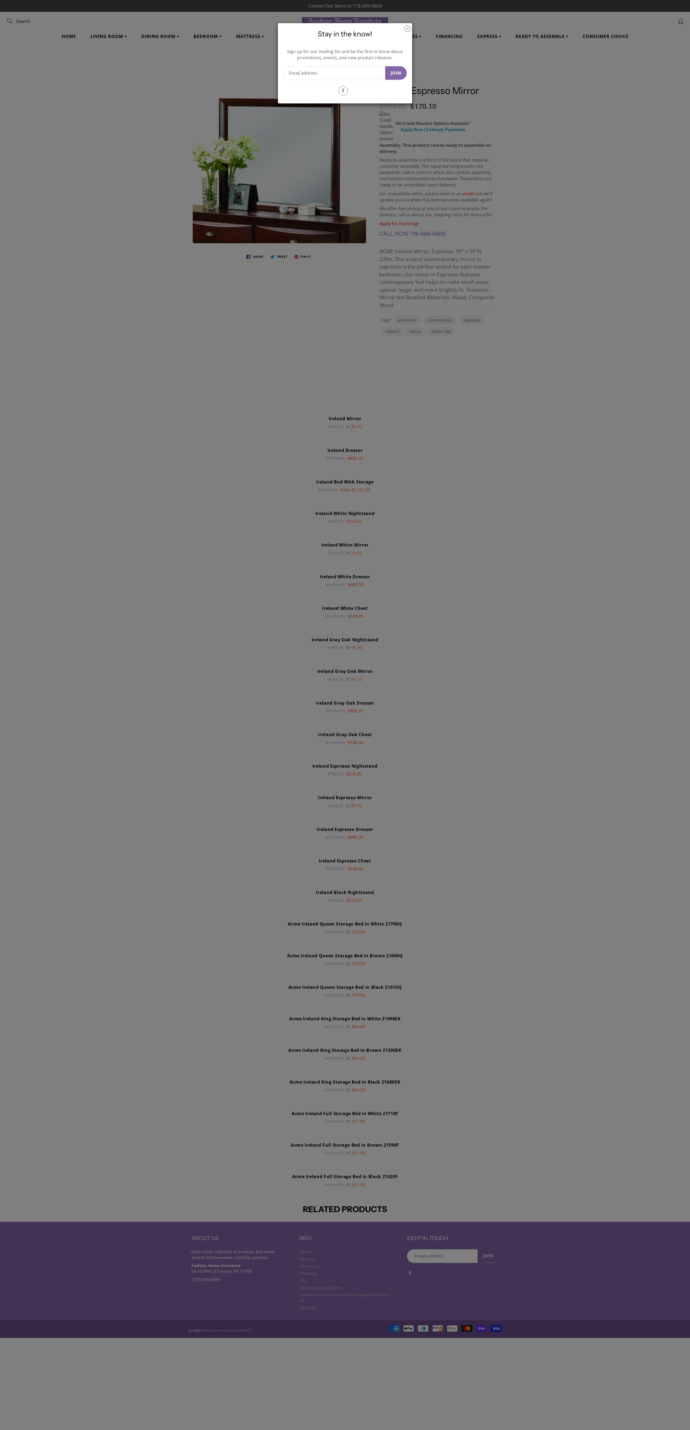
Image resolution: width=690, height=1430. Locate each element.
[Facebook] (343, 90)
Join (396, 73)
